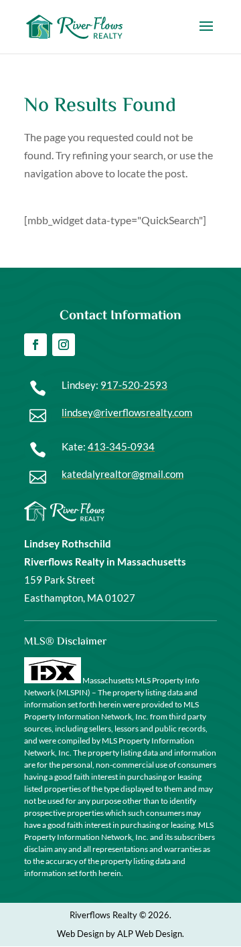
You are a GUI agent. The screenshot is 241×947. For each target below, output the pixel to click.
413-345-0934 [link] (121, 446)
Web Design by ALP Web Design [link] (119, 933)
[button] (206, 35)
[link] (74, 25)
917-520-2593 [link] (133, 385)
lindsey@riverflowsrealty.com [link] (127, 412)
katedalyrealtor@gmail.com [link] (122, 474)
